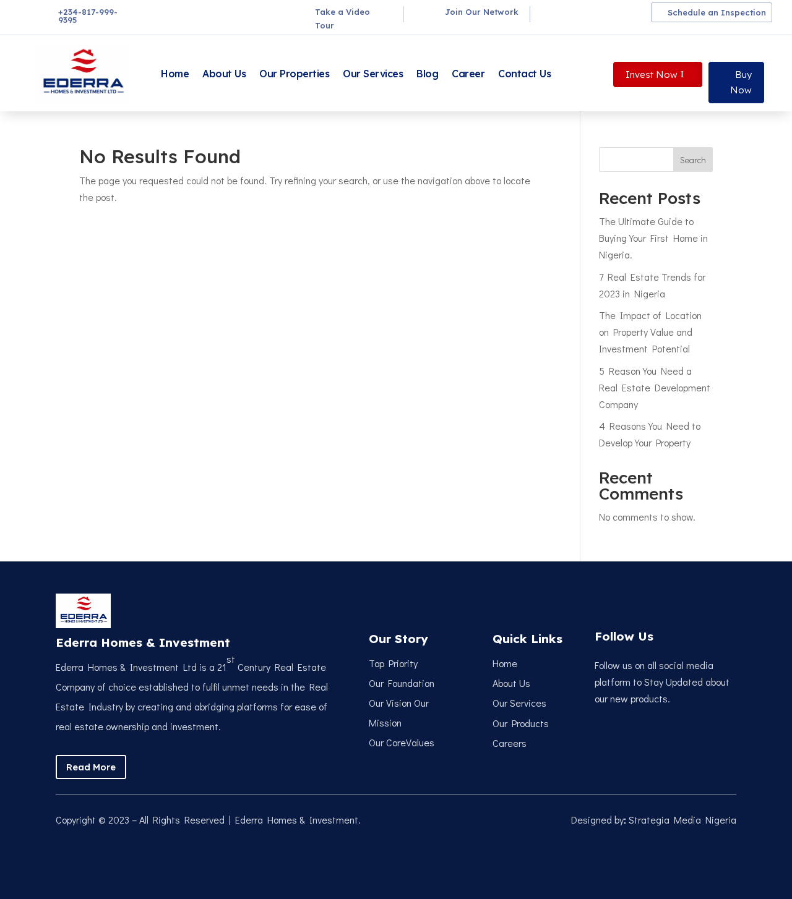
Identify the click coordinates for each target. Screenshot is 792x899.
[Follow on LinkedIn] (619, 13)
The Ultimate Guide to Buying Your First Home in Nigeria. (653, 238)
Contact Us (524, 73)
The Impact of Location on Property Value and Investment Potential (650, 332)
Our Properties (294, 73)
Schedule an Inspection (717, 12)
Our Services (373, 73)
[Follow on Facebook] (552, 13)
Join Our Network (482, 12)
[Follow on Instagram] (597, 13)
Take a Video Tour (342, 18)
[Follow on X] (574, 13)
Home (175, 73)
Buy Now (741, 82)
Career (468, 73)
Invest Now (652, 74)
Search (693, 160)
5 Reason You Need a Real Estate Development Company (654, 387)
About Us (224, 73)
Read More (91, 767)
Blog (427, 73)
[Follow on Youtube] (641, 13)
